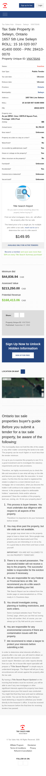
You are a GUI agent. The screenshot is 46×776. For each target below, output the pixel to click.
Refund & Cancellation (23, 751)
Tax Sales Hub (8, 24)
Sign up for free (26, 5)
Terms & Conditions (18, 748)
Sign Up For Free (22, 355)
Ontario (18, 24)
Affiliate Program (17, 745)
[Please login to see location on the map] (23, 371)
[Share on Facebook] (16, 315)
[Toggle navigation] (5, 14)
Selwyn (26, 24)
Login (40, 5)
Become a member (12, 252)
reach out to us (31, 227)
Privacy (33, 748)
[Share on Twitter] (22, 315)
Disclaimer (32, 745)
